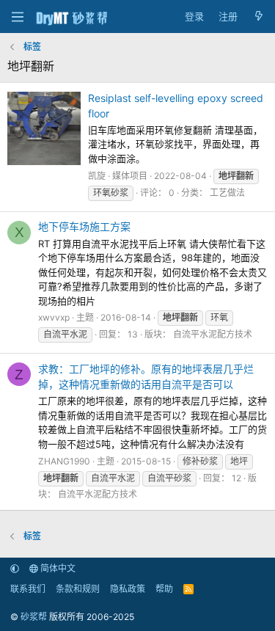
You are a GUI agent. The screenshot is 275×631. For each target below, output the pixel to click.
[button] (14, 568)
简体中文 (57, 568)
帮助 (164, 588)
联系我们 (27, 588)
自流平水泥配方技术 (212, 334)
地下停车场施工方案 (84, 226)
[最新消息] (258, 17)
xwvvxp (54, 317)
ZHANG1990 (64, 461)
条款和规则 (78, 588)
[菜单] (17, 16)
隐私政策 (127, 588)
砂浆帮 (34, 616)
